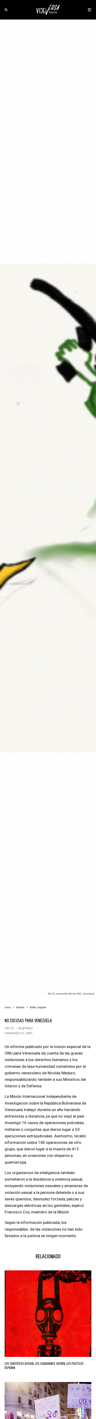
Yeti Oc (9, 1028)
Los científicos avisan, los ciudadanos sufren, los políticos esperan (44, 1366)
